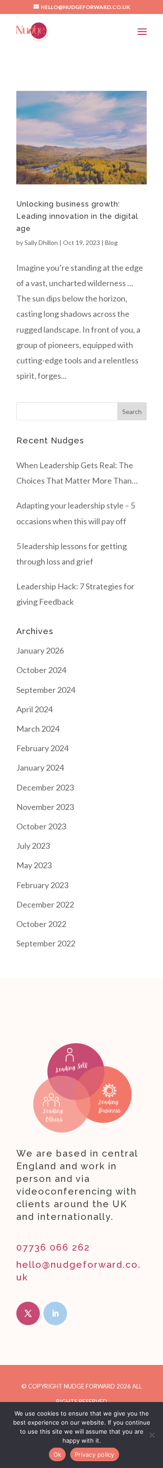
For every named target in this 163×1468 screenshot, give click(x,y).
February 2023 (42, 885)
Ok (57, 1454)
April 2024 (34, 709)
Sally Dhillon (41, 242)
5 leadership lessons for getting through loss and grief (71, 553)
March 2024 (37, 729)
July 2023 (33, 846)
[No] (151, 1435)
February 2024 (42, 748)
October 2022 (41, 924)
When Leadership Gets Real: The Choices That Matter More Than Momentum (74, 474)
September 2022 (45, 943)
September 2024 (45, 690)
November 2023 (45, 807)
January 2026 (40, 650)
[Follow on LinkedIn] (55, 1313)
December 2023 (45, 787)
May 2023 (34, 865)
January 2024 (40, 767)
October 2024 (41, 670)
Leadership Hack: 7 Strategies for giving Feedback (75, 594)
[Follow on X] (28, 1313)
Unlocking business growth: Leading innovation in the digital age (77, 216)
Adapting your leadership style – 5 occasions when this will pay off (75, 513)
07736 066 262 (53, 1247)
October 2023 (41, 826)
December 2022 (45, 904)
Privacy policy (95, 1454)
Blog (111, 242)
